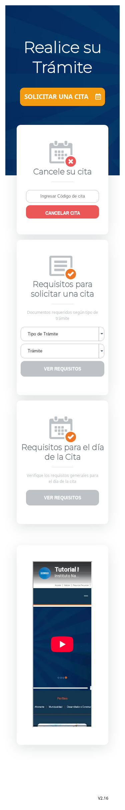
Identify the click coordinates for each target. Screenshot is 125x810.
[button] (62, 212)
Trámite (35, 350)
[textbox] (62, 196)
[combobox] (62, 334)
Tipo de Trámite (43, 333)
